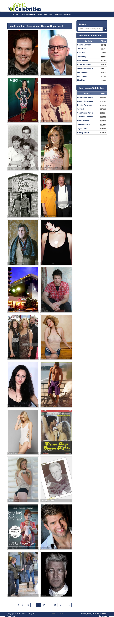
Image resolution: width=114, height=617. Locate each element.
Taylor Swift (81, 128)
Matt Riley (81, 80)
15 (55, 605)
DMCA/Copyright (99, 613)
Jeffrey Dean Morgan (85, 68)
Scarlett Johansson (85, 101)
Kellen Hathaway (84, 64)
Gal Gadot (81, 109)
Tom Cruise (81, 48)
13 (44, 605)
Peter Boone (82, 76)
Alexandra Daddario (85, 116)
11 (33, 605)
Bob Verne (81, 52)
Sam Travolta (82, 60)
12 (39, 605)
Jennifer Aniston (83, 124)
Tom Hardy (81, 56)
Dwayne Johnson (84, 45)
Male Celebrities (45, 14)
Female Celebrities (63, 14)
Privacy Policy (86, 613)
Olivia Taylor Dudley (85, 97)
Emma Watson (83, 120)
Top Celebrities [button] (27, 14)
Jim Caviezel (82, 72)
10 (28, 605)
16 (60, 605)
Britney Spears (83, 132)
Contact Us (103, 616)
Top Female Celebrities (91, 88)
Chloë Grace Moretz (85, 113)
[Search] (104, 29)
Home (15, 14)
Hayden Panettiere (84, 105)
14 (49, 605)
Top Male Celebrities (90, 35)
